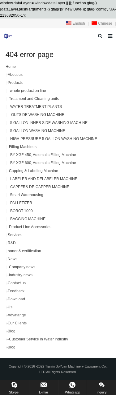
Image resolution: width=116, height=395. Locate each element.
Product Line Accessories (30, 227)
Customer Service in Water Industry (38, 339)
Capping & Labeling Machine (33, 171)
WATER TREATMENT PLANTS (36, 107)
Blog (11, 331)
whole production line (27, 90)
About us (15, 74)
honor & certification (24, 251)
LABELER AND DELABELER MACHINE (43, 179)
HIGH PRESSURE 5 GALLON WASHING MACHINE (53, 139)
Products (15, 82)
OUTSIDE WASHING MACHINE (37, 115)
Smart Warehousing (26, 195)
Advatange (17, 315)
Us (10, 307)
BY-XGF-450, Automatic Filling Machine (43, 155)
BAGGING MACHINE (27, 219)
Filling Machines (23, 147)
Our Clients (17, 323)
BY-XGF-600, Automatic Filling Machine (43, 163)
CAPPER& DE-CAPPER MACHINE (39, 187)
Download (16, 299)
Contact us (17, 283)
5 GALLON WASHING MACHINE (37, 131)
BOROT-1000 (21, 211)
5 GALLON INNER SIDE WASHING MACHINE (49, 123)
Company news (22, 267)
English (78, 23)
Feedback (16, 291)
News (12, 259)
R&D (12, 243)
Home (11, 66)
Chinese (104, 23)
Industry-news (20, 275)
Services (15, 235)
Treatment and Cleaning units (34, 99)
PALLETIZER (21, 203)
